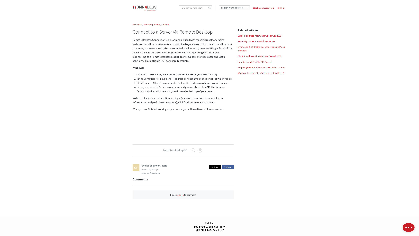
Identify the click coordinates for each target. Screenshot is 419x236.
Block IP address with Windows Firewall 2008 (259, 35)
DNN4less (137, 24)
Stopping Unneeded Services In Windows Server (261, 67)
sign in (180, 194)
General (165, 24)
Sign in (280, 7)
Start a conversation (263, 7)
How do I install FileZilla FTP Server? (255, 61)
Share (229, 167)
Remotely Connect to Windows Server (256, 41)
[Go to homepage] (145, 8)
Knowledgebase (152, 24)
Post (216, 167)
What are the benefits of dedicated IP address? (261, 73)
